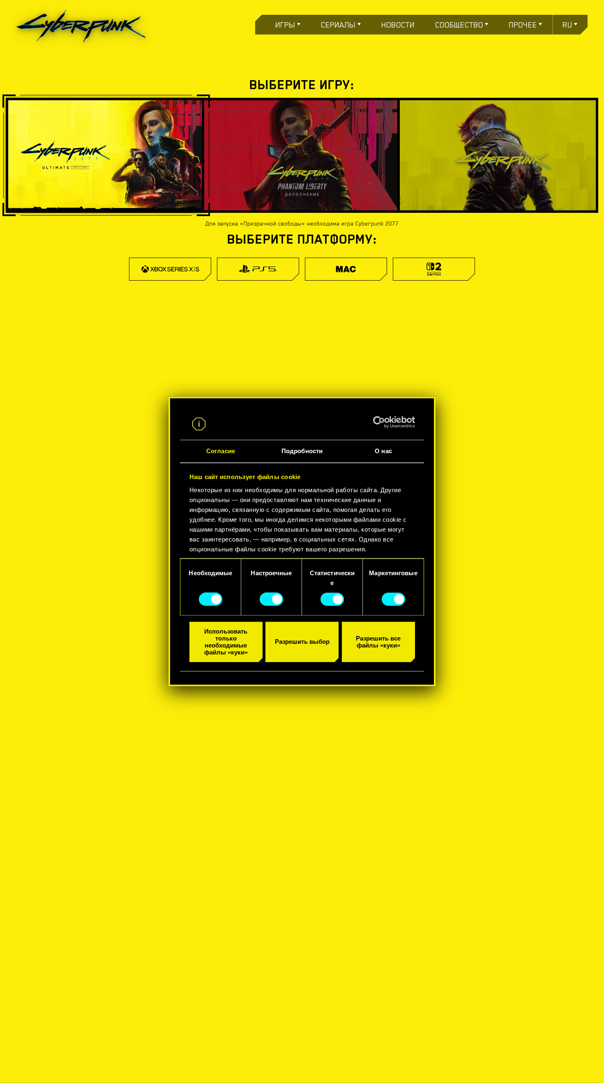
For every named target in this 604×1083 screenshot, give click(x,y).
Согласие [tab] (220, 450)
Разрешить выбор (302, 641)
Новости (398, 24)
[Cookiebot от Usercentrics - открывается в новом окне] (379, 422)
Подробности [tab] (302, 450)
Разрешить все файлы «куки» (378, 642)
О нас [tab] (383, 450)
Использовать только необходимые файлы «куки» (226, 642)
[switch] (271, 599)
